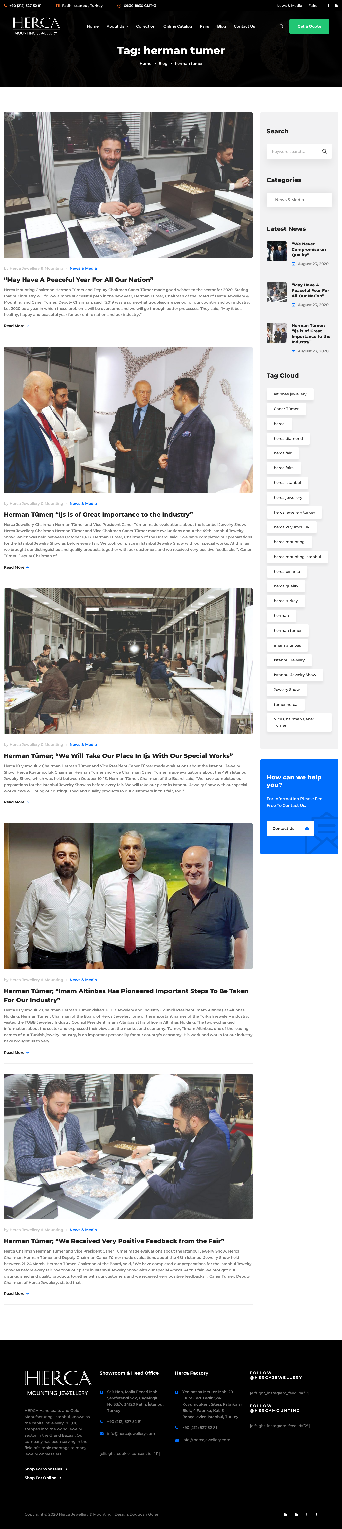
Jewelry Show (287, 689)
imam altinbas (287, 645)
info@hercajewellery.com (131, 1433)
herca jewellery (288, 497)
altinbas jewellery (290, 394)
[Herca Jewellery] (296, 1514)
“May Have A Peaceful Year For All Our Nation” (78, 279)
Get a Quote (309, 26)
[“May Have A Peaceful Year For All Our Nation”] (277, 285)
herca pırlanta (287, 571)
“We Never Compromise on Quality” (309, 249)
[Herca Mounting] (285, 1514)
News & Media (289, 5)
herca (279, 423)
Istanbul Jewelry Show (295, 674)
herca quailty (286, 586)
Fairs (312, 5)
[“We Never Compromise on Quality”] (277, 244)
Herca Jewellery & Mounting (36, 268)
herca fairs (284, 467)
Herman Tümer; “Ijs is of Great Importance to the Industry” (98, 514)
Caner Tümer (286, 408)
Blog (163, 63)
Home (145, 63)
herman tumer (288, 630)
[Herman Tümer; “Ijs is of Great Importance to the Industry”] (277, 325)
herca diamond (288, 438)
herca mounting (289, 541)
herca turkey (286, 600)
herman (281, 615)
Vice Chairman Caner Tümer (294, 722)
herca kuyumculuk (291, 527)
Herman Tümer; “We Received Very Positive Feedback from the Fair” (114, 1241)
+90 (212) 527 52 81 (124, 1421)
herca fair (283, 453)
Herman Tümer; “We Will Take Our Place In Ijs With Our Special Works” (118, 755)
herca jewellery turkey (294, 512)
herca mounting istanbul (297, 556)
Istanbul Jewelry (289, 660)
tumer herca (285, 704)
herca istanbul (287, 482)
